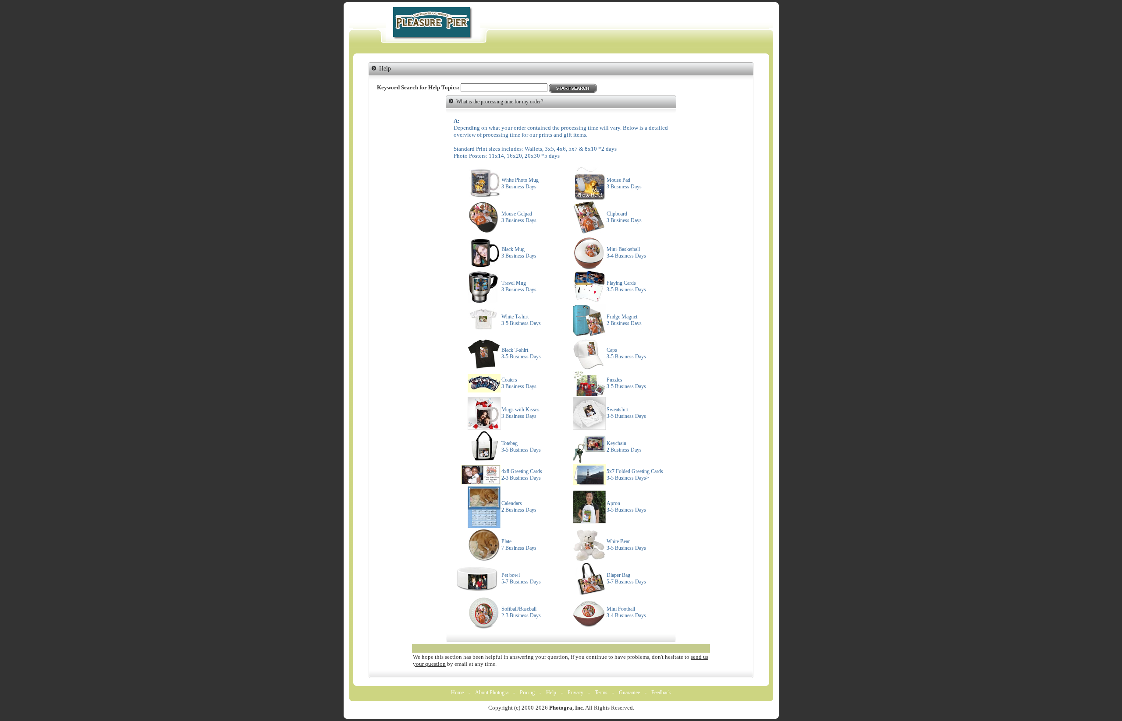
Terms (601, 692)
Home (457, 692)
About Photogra (491, 692)
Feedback (661, 692)
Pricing (527, 692)
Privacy (575, 692)
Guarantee (629, 692)
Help (551, 692)
